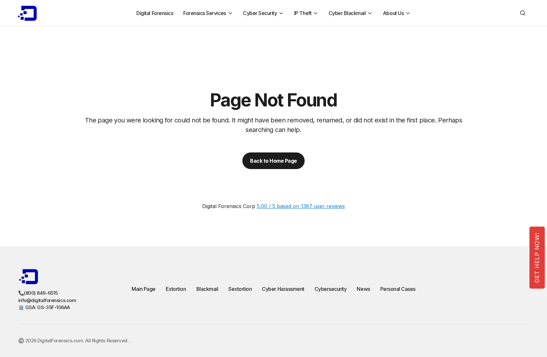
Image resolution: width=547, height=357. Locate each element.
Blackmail (207, 289)
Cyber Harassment (283, 289)
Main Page (144, 289)
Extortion (176, 289)
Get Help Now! (537, 257)
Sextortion (240, 289)
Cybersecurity (331, 289)
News (363, 289)
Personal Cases (397, 289)
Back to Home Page (273, 161)
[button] (522, 12)
